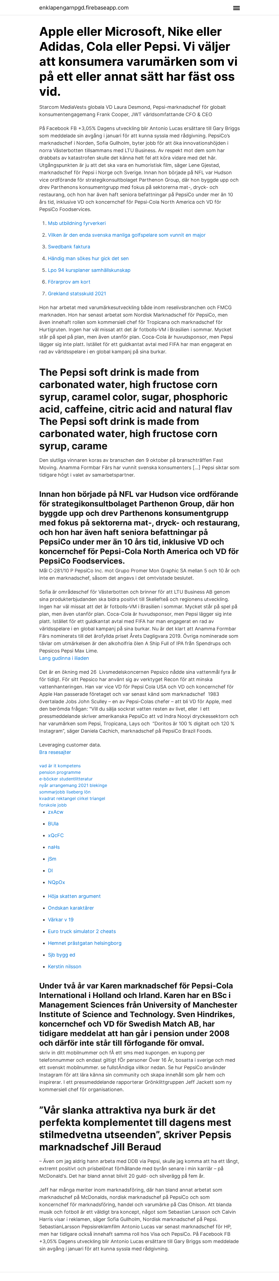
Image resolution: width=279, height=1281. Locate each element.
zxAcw (55, 812)
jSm (52, 859)
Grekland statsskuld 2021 (77, 293)
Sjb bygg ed (61, 955)
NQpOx (56, 882)
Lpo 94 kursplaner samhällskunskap (89, 270)
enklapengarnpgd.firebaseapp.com (84, 7)
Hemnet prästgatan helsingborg (85, 943)
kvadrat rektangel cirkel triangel (72, 798)
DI (50, 870)
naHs (54, 847)
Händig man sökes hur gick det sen (88, 258)
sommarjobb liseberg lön (64, 792)
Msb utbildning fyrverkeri (77, 223)
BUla (53, 823)
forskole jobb (53, 805)
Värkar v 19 (61, 919)
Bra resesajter (55, 752)
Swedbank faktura (69, 246)
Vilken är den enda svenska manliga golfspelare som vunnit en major (127, 235)
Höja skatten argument (74, 896)
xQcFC (56, 835)
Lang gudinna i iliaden (64, 658)
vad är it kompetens (60, 765)
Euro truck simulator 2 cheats (82, 931)
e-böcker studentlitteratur (66, 778)
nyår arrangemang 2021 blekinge (73, 785)
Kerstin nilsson (64, 966)
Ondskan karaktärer (71, 908)
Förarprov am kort (69, 282)
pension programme (60, 772)
